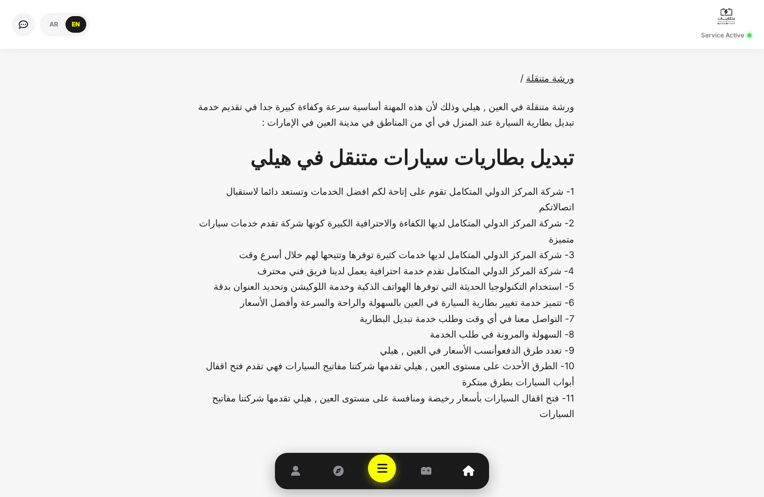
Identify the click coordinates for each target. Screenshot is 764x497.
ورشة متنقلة (550, 78)
